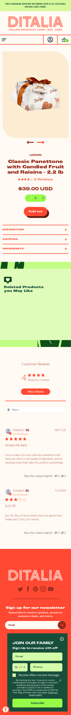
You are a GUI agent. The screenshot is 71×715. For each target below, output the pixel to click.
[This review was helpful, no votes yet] (56, 476)
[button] (64, 39)
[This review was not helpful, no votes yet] (62, 476)
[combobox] (20, 667)
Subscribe (37, 703)
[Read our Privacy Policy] (60, 680)
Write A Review (36, 391)
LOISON (36, 155)
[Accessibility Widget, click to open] (5, 709)
